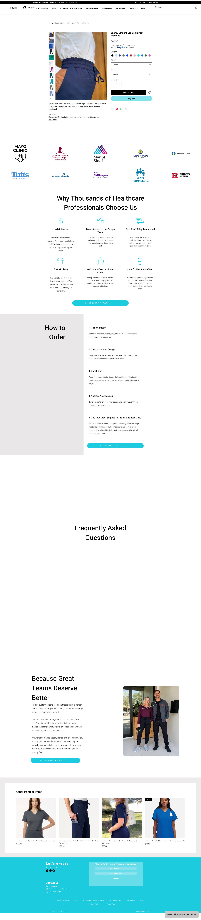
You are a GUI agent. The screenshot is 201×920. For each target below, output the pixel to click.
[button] (195, 7)
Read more (53, 119)
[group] (100, 823)
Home (51, 23)
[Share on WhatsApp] (121, 108)
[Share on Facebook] (112, 108)
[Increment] (119, 84)
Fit (112, 70)
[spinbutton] (116, 84)
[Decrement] (112, 84)
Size (113, 60)
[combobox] (131, 64)
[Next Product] (188, 818)
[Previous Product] (13, 818)
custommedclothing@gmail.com (110, 380)
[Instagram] (50, 870)
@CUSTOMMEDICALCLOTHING (66, 2)
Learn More (130, 47)
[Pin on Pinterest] (117, 108)
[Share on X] (125, 108)
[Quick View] (36, 818)
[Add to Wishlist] (149, 92)
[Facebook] (53, 870)
